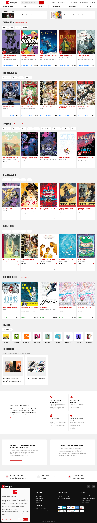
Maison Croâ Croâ (82, 259)
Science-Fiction (56, 128)
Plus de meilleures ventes (25, 175)
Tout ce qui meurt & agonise (10, 157)
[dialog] (15, 505)
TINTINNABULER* (85, 502)
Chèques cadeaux (85, 500)
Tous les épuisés (25, 277)
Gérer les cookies (6, 519)
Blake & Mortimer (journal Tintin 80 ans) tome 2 (84, 209)
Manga (14, 77)
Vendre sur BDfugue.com (64, 495)
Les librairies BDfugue (86, 495)
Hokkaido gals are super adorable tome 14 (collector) (67, 308)
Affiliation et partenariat (64, 496)
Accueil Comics (39, 500)
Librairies (62, 2)
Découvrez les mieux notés (23, 226)
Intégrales (37, 128)
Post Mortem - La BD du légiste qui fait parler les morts (29, 308)
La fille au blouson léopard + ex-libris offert (28, 56)
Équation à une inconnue (66, 259)
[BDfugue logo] (11, 2)
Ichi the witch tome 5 (27, 106)
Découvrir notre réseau (16, 460)
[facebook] (88, 486)
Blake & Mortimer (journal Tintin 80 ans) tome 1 (66, 209)
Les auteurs (39, 505)
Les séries (38, 504)
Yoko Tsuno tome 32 (8, 208)
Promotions (72, 6)
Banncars (25, 27)
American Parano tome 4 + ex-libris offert (86, 157)
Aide (53, 2)
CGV (43, 521)
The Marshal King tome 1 (28, 259)
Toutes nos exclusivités (21, 22)
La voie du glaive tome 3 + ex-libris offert (29, 209)
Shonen (73, 128)
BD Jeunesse (56, 6)
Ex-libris (4, 27)
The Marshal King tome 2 (46, 106)
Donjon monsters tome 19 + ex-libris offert (10, 56)
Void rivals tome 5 (45, 157)
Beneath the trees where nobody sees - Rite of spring (10, 260)
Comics (40, 6)
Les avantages (84, 496)
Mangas (24, 6)
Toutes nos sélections (7, 329)
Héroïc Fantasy (66, 128)
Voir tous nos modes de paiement (44, 510)
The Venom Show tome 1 (9, 106)
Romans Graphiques (46, 128)
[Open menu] (2, 3)
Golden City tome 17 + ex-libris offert (48, 56)
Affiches (17, 27)
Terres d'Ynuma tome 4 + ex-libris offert (85, 56)
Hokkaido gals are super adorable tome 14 (84, 308)
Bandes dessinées (8, 6)
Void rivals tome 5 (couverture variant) (29, 157)
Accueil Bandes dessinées (42, 495)
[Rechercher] (41, 2)
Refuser (20, 519)
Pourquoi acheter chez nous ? (17, 417)
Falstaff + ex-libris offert (65, 55)
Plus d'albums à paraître (25, 73)
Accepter (25, 519)
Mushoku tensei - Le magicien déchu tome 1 (67, 106)
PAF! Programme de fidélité (64, 498)
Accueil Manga (39, 498)
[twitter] (93, 486)
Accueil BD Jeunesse (41, 496)
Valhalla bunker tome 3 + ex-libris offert (47, 209)
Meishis (11, 27)
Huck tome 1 (43, 307)
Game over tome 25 (64, 157)
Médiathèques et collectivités (88, 498)
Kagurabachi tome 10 (83, 106)
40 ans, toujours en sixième (10, 307)
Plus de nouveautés (19, 123)
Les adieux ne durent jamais (47, 259)
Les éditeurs (39, 502)
